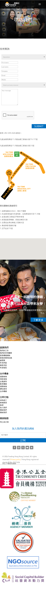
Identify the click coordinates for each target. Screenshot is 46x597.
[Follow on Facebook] (14, 447)
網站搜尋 (3, 389)
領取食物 (3, 379)
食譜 (1, 405)
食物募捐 (3, 402)
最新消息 (3, 365)
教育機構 (3, 384)
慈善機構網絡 (5, 355)
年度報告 (3, 367)
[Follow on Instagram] (18, 447)
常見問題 (3, 363)
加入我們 (3, 407)
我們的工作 (4, 350)
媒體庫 (2, 360)
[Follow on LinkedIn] (31, 447)
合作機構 (3, 391)
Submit (38, 126)
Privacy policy (15, 459)
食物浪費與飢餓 (6, 358)
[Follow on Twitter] (23, 447)
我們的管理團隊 (6, 353)
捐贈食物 (3, 376)
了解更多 (38, 319)
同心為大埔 (4, 422)
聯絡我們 (3, 410)
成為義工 (3, 400)
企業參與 (3, 381)
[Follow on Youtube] (27, 447)
